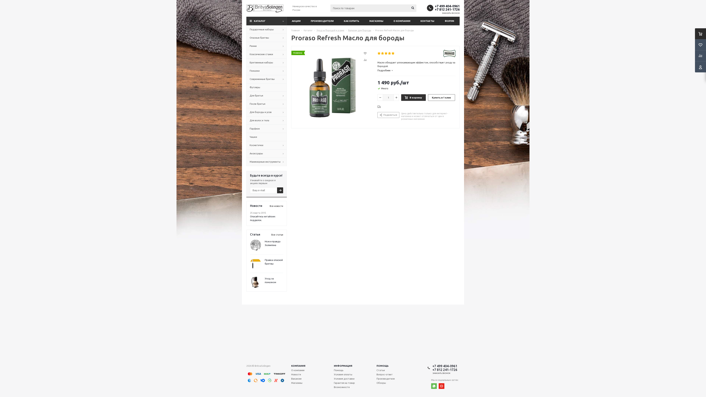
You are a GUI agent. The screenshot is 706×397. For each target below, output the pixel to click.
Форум (449, 21)
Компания (298, 365)
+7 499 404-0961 (447, 6)
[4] (389, 53)
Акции (296, 21)
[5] (393, 53)
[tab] (385, 70)
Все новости (276, 206)
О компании (401, 21)
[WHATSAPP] (434, 386)
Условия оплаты (343, 374)
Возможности (342, 387)
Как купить (351, 21)
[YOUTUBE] (441, 386)
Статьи (381, 370)
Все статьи (277, 234)
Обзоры (381, 383)
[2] (382, 53)
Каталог (259, 21)
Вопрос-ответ (385, 374)
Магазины (376, 21)
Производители (322, 21)
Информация (343, 365)
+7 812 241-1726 (447, 9)
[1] (379, 53)
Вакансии (296, 378)
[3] (386, 53)
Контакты (427, 21)
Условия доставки (344, 378)
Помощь (383, 365)
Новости (296, 374)
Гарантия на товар (344, 383)
